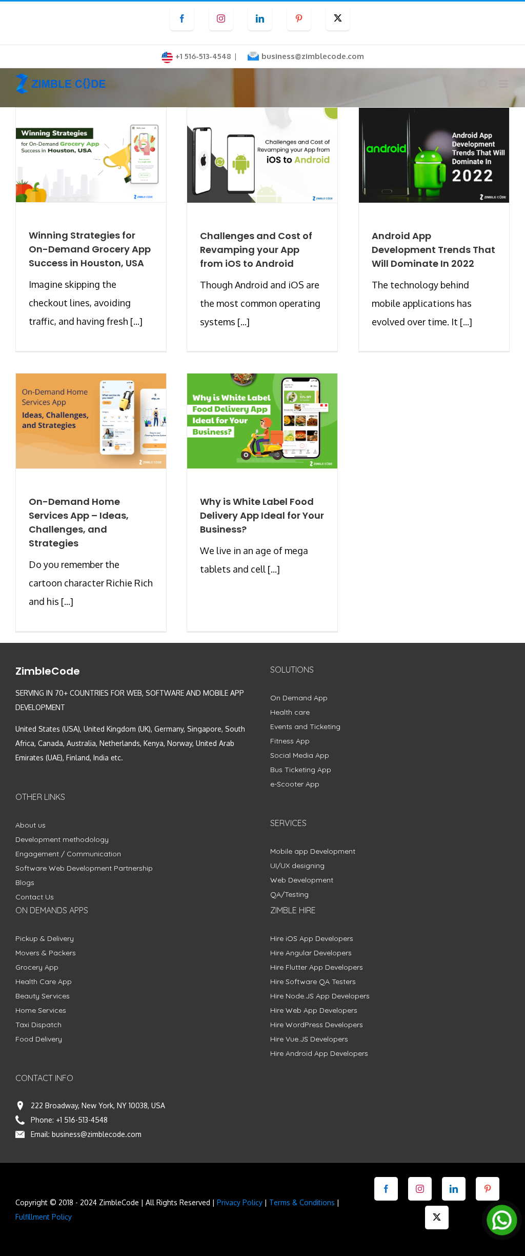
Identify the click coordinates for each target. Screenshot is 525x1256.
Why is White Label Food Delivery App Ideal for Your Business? (262, 515)
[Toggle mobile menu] (504, 83)
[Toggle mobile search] (483, 83)
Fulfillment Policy (43, 1216)
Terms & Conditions (302, 1202)
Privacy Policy (239, 1202)
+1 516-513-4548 (82, 1119)
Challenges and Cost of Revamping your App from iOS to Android (256, 249)
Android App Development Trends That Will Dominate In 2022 (433, 249)
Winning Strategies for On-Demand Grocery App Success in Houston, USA (90, 249)
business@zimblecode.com (312, 56)
